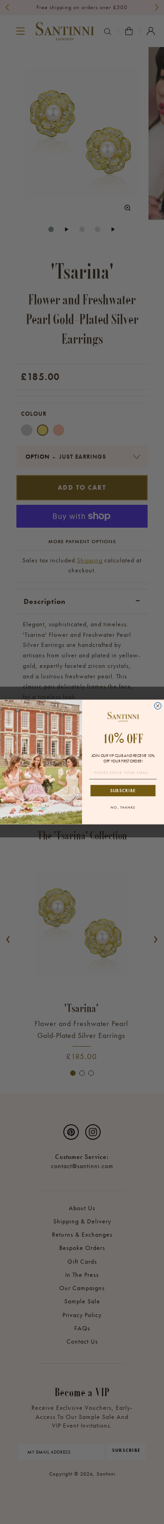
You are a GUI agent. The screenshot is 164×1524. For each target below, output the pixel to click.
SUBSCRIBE (123, 791)
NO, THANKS (123, 807)
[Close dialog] (157, 706)
